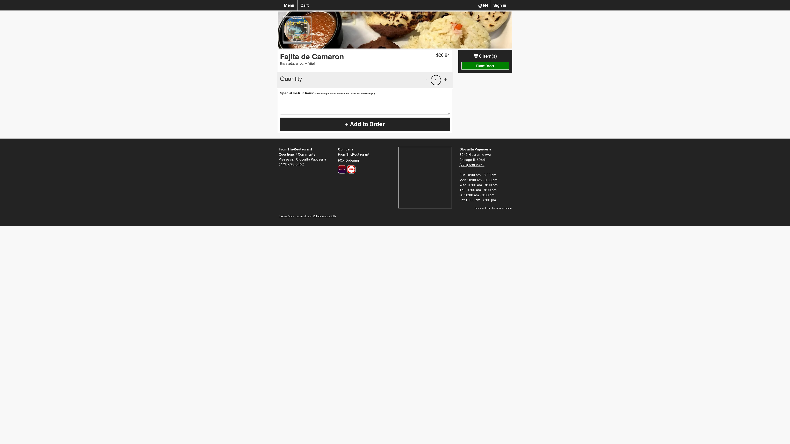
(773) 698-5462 (291, 164)
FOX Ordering (348, 160)
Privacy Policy (286, 216)
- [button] (426, 79)
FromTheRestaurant (353, 154)
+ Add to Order (365, 124)
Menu (289, 5)
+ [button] (445, 79)
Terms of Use (303, 216)
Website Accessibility (324, 216)
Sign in (499, 5)
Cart (305, 5)
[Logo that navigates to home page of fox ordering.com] (351, 169)
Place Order (485, 66)
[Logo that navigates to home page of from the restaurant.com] (342, 169)
